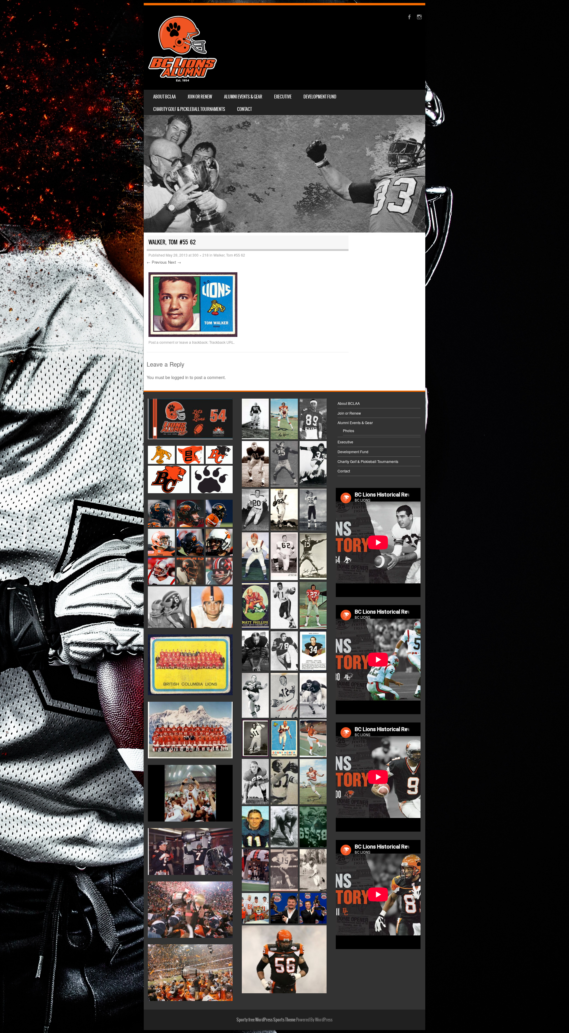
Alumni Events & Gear (243, 96)
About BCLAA (164, 96)
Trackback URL (221, 342)
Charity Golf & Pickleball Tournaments (189, 109)
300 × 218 (200, 254)
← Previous (157, 262)
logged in (179, 377)
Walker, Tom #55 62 (229, 254)
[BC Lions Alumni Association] (183, 47)
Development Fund (319, 96)
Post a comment (161, 342)
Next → (174, 262)
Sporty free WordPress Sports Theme (265, 1019)
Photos (348, 430)
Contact (244, 109)
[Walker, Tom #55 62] (192, 335)
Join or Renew (200, 96)
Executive (283, 96)
